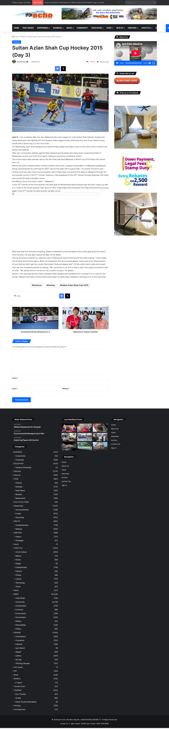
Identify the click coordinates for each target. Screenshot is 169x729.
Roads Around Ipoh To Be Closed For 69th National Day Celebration (71, 2)
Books (18, 560)
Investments (20, 456)
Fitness (18, 575)
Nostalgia (19, 540)
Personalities (20, 625)
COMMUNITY (82, 28)
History (18, 537)
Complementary (21, 525)
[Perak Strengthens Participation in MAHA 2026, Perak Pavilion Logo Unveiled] (69, 437)
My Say (18, 659)
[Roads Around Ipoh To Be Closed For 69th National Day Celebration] (84, 437)
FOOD (109, 28)
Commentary (20, 636)
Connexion (19, 640)
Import (16, 544)
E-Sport (18, 683)
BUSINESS (57, 28)
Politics (18, 629)
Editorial (18, 644)
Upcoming (19, 517)
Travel (17, 586)
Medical (18, 529)
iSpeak (18, 652)
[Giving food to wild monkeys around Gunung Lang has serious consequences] (84, 446)
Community (20, 602)
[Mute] (149, 63)
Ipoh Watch (20, 648)
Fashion (18, 571)
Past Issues (28, 28)
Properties (19, 460)
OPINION (159, 28)
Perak (16, 675)
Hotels (18, 698)
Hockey (51, 285)
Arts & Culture (21, 552)
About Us (65, 466)
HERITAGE (132, 28)
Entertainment (21, 567)
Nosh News (20, 490)
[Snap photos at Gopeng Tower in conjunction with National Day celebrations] (69, 428)
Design (18, 563)
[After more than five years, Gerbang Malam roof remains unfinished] (69, 446)
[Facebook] (57, 68)
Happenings (18, 506)
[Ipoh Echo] (35, 14)
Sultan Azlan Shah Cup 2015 (74, 285)
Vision (64, 470)
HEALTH (119, 28)
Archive (65, 478)
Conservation (20, 606)
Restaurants (20, 498)
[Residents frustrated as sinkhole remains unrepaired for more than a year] (100, 428)
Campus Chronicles (23, 467)
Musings (18, 487)
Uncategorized (19, 709)
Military (18, 621)
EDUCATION (96, 28)
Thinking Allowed (22, 663)
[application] (135, 53)
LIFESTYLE (146, 28)
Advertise (65, 474)
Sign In (64, 485)
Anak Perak (20, 598)
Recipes (18, 494)
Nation (16, 590)
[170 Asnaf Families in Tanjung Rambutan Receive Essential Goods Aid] (100, 437)
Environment (20, 613)
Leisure (18, 579)
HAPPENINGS (42, 28)
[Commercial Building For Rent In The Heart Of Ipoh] (100, 446)
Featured (17, 471)
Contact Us (66, 481)
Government (20, 617)
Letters (18, 656)
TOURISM (17, 690)
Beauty (18, 556)
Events (18, 513)
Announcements (22, 510)
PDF (15, 671)
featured (37, 285)
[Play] (117, 63)
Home (16, 28)
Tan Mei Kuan (21, 62)
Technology (20, 583)
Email (15, 389)
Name (15, 378)
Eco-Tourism (20, 694)
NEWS (69, 28)
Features (17, 475)
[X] (63, 68)
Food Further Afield (21, 502)
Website (65, 389)
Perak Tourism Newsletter (25, 702)
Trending (17, 706)
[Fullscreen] (153, 63)
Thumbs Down (19, 686)
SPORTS (23, 37)
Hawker (18, 483)
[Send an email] (27, 62)
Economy (19, 610)
